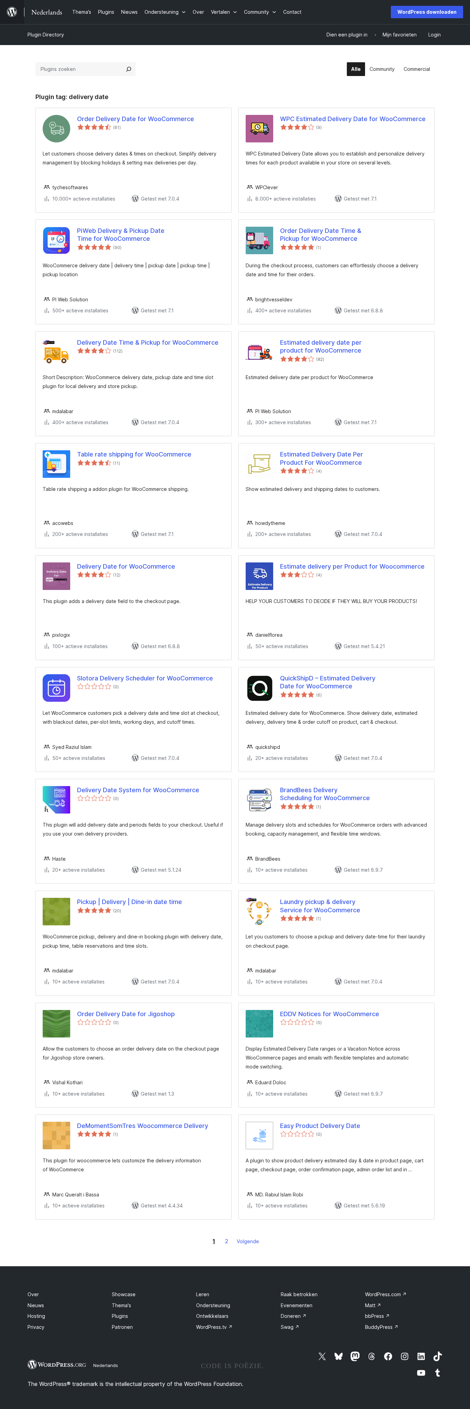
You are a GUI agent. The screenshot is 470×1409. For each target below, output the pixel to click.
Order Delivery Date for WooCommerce (135, 118)
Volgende (248, 1241)
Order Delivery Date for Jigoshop (126, 1014)
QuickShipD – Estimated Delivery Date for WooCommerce (327, 682)
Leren (202, 1294)
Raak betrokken (299, 1294)
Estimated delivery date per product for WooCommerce (321, 346)
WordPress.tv (214, 1327)
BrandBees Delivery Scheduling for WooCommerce (325, 794)
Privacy (36, 1327)
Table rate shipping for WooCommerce (134, 454)
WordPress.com (386, 1294)
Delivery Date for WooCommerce (126, 566)
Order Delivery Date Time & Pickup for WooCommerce (320, 234)
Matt (373, 1305)
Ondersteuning (213, 1305)
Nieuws (36, 1305)
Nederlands (105, 1365)
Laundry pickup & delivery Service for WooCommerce (320, 905)
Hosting (36, 1316)
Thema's (121, 1305)
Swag (290, 1327)
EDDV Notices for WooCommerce (329, 1014)
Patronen (122, 1327)
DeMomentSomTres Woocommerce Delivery (142, 1125)
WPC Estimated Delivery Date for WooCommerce (353, 118)
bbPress (377, 1316)
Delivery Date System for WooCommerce (138, 790)
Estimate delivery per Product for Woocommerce (352, 566)
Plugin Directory (46, 34)
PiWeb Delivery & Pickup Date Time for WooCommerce (120, 234)
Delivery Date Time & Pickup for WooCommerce (147, 342)
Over (33, 1294)
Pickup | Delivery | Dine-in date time (129, 901)
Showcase (124, 1294)
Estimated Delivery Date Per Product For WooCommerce (321, 458)
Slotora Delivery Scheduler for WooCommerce (145, 678)
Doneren (294, 1316)
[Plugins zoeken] (129, 69)
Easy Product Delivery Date (320, 1125)
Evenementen (296, 1305)
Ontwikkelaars (212, 1316)
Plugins (120, 1316)
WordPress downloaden (427, 12)
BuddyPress (381, 1327)
